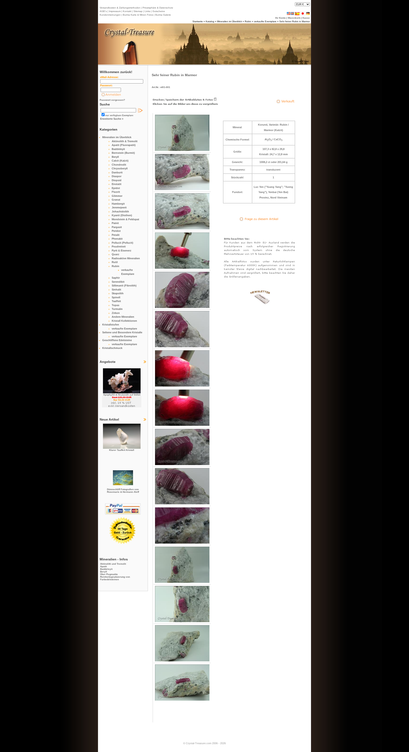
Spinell (116, 297)
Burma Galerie (163, 14)
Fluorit (116, 191)
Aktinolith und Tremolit (113, 564)
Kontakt (127, 11)
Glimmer (117, 195)
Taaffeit (116, 301)
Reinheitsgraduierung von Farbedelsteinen (115, 578)
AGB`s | (104, 11)
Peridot (116, 230)
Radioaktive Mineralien (126, 258)
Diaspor (116, 176)
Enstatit (116, 184)
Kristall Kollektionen (124, 320)
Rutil (115, 262)
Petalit (116, 234)
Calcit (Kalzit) (120, 160)
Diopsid (116, 180)
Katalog (210, 21)
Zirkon (116, 313)
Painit (115, 223)
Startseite (197, 21)
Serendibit (118, 281)
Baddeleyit (118, 149)
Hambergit (118, 203)
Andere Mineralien (123, 316)
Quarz (115, 254)
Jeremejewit (119, 207)
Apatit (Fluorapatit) (124, 145)
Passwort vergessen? (112, 100)
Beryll (115, 156)
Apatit (103, 566)
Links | (148, 11)
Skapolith (118, 293)
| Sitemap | (138, 11)
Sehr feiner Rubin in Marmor (294, 21)
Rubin (248, 21)
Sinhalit (116, 289)
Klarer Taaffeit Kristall (121, 450)
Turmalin (117, 309)
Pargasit (117, 227)
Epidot (116, 188)
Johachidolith (120, 211)
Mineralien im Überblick (229, 21)
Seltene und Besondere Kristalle (122, 332)
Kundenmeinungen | (111, 14)
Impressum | (115, 11)
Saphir (116, 277)
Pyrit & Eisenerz (121, 250)
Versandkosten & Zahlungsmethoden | (121, 7)
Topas (115, 305)
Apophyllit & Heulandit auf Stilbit (121, 394)
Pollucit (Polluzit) (122, 242)
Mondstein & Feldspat (125, 219)
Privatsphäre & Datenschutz (157, 7)
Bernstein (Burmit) (123, 152)
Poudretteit (119, 246)
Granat (116, 199)
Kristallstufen (110, 324)
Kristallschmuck (112, 348)
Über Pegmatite (109, 574)
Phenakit (117, 238)
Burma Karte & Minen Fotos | (138, 14)
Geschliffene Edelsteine (117, 340)
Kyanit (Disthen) (122, 215)
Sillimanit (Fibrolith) (124, 285)
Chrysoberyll (120, 168)
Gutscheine (158, 11)
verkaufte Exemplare (265, 21)
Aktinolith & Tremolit (125, 141)
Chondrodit (119, 164)
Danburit (117, 172)
